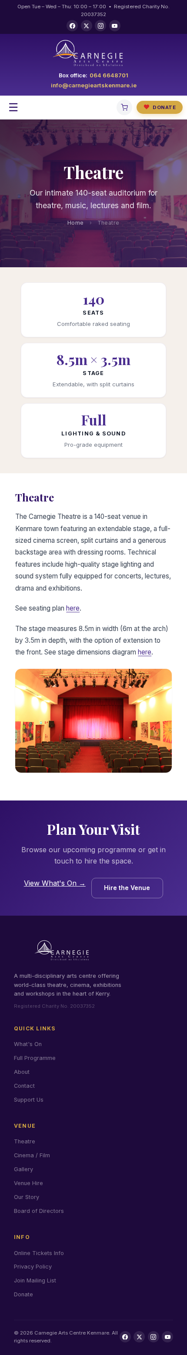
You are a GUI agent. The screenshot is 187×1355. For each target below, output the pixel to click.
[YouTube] (114, 25)
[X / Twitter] (86, 25)
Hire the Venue (127, 887)
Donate (160, 106)
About (22, 1072)
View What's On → (55, 883)
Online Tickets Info (39, 1253)
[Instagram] (100, 25)
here (73, 608)
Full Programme (35, 1058)
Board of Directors (39, 1211)
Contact (24, 1086)
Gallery (23, 1169)
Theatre (24, 1141)
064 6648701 (109, 75)
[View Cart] (124, 107)
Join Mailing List (35, 1280)
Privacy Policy (33, 1266)
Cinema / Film (32, 1155)
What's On (28, 1044)
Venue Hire (28, 1183)
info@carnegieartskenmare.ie (94, 85)
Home (75, 222)
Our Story (26, 1197)
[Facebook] (72, 25)
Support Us (28, 1099)
